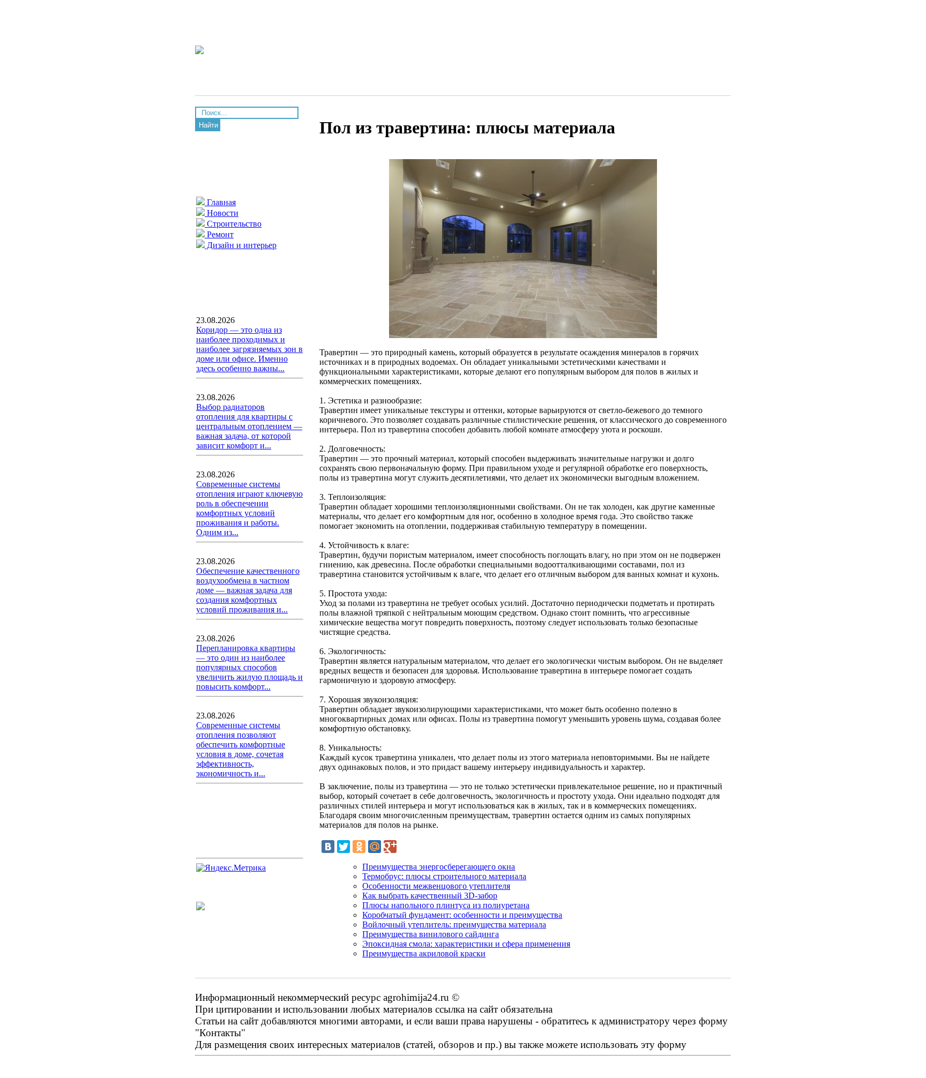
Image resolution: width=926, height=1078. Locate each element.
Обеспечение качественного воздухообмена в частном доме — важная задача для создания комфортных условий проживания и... (248, 590)
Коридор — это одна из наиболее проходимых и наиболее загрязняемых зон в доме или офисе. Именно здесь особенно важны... (249, 349)
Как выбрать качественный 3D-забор (429, 895)
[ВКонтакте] (328, 846)
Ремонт (219, 234)
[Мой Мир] (374, 846)
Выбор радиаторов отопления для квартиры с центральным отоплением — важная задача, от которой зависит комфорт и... (249, 426)
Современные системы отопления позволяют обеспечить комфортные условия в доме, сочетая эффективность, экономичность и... (240, 749)
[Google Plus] (390, 846)
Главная (220, 202)
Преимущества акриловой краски (424, 953)
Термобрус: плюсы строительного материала (444, 876)
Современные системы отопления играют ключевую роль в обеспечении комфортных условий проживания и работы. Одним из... (249, 508)
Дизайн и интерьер (241, 245)
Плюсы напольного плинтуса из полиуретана (445, 905)
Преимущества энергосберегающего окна (438, 866)
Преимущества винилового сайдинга (430, 934)
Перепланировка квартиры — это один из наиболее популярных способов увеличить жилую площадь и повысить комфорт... (249, 667)
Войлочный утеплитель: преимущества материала (454, 924)
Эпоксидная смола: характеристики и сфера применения (466, 943)
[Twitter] (343, 846)
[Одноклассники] (359, 846)
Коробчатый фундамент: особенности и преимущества (462, 914)
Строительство (233, 223)
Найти (208, 125)
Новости (221, 213)
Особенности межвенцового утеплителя (436, 885)
